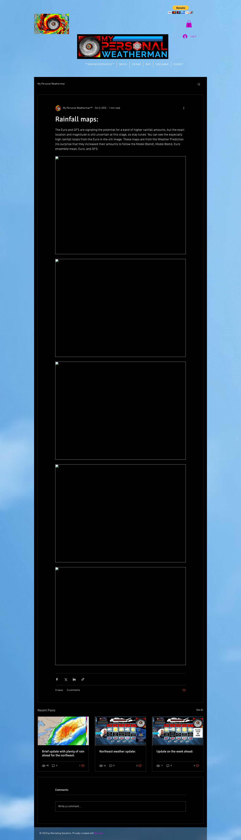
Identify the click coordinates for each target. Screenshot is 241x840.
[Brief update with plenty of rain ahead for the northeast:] (63, 731)
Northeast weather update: (117, 751)
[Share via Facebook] (57, 679)
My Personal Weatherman (51, 83)
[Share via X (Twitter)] (65, 679)
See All (199, 710)
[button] (181, 9)
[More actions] (184, 108)
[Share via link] (83, 679)
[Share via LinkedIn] (74, 679)
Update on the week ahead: (174, 751)
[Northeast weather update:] (120, 731)
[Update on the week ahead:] (177, 731)
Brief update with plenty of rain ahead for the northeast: (63, 753)
